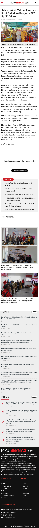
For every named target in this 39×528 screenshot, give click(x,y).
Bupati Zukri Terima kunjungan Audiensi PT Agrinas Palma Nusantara (17, 365)
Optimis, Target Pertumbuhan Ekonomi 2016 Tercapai (18, 184)
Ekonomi (25, 486)
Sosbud (25, 491)
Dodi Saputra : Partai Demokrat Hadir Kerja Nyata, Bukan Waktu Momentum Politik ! (18, 350)
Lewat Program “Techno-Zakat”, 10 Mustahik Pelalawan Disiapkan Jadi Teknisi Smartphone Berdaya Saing (17, 267)
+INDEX (34, 312)
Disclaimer (6, 493)
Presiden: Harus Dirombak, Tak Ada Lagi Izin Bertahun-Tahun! (18, 190)
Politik (24, 484)
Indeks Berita (6, 498)
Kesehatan (26, 493)
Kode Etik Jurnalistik (8, 496)
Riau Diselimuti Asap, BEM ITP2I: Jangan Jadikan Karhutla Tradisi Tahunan (19, 326)
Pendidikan (26, 488)
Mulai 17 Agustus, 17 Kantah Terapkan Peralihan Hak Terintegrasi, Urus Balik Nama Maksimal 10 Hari (16, 389)
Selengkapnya (30, 474)
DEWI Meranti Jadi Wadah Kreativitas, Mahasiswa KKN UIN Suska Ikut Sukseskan (19, 357)
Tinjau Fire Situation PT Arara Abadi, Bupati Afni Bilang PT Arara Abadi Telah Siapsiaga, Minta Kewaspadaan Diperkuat (17, 301)
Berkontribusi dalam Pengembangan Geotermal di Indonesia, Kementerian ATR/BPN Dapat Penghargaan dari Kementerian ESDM (21, 439)
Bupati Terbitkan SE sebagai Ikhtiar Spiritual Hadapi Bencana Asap (18, 334)
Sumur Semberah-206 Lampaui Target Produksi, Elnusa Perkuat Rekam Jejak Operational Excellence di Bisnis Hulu (19, 373)
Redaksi (5, 488)
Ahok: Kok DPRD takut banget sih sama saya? (19, 195)
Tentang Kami (7, 486)
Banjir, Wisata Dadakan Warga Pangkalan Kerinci (19, 210)
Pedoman (5, 491)
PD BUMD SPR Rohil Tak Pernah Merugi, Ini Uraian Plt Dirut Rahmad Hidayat (20, 199)
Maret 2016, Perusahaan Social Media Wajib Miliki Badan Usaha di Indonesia (20, 205)
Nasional (25, 498)
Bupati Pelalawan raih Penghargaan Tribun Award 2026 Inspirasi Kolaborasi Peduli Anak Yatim (19, 318)
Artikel (24, 496)
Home (4, 484)
